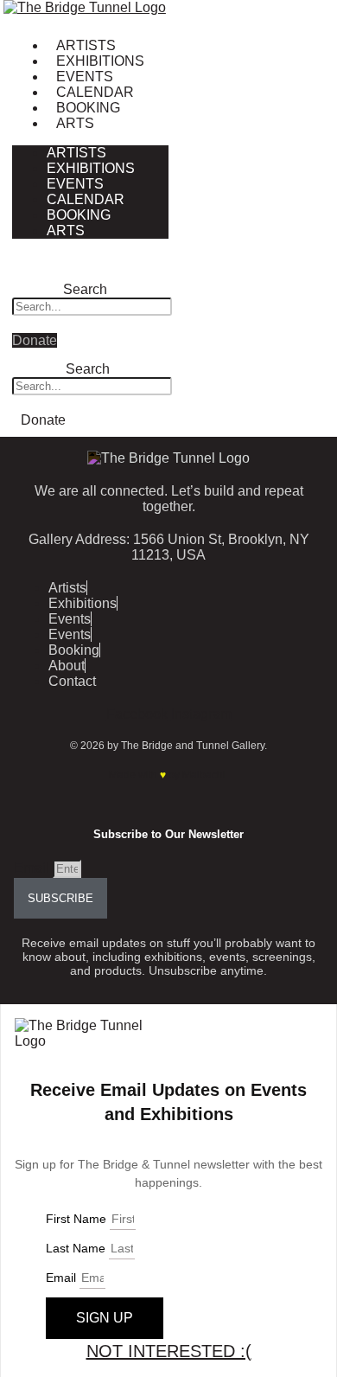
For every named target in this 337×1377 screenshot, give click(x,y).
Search (85, 289)
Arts (75, 123)
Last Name (77, 1248)
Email (33, 868)
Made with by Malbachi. (168, 775)
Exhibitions (100, 61)
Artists (86, 45)
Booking (88, 107)
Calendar (95, 92)
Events (84, 76)
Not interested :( (168, 1351)
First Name (78, 1219)
